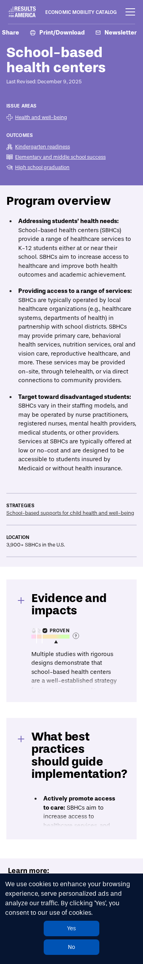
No (71, 947)
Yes (71, 928)
